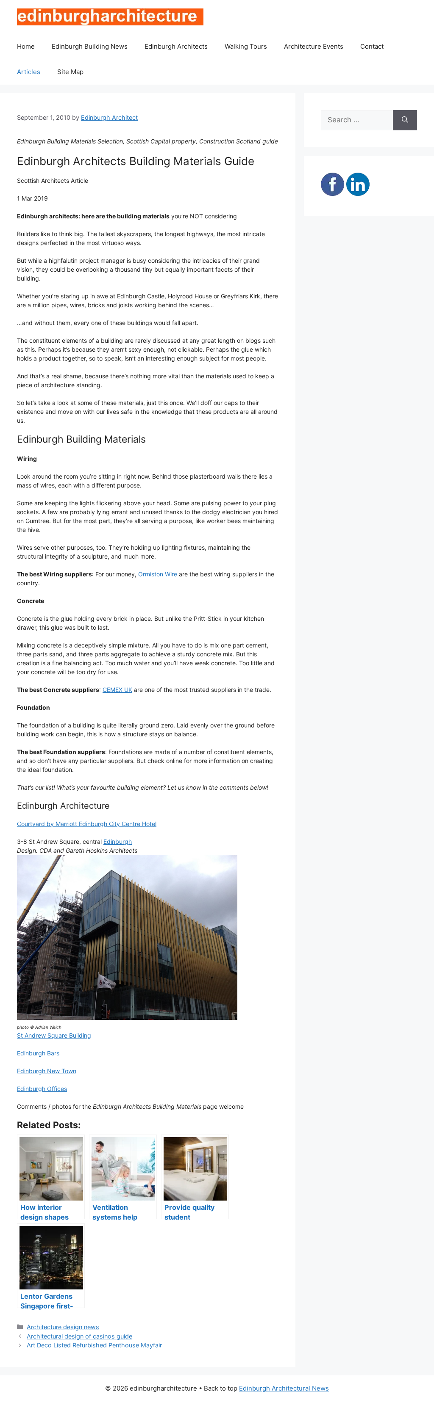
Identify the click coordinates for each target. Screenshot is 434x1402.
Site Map (70, 72)
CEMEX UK (117, 689)
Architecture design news (63, 1326)
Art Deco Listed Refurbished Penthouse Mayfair (94, 1345)
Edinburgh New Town (46, 1070)
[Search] (405, 120)
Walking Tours (246, 46)
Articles (28, 72)
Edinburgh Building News (90, 46)
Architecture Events (313, 46)
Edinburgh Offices (42, 1088)
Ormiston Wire (157, 574)
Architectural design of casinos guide (79, 1336)
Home (26, 46)
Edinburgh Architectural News (284, 1388)
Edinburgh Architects (176, 46)
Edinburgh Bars (38, 1053)
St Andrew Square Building (54, 1035)
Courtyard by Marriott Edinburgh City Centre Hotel (86, 823)
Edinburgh (117, 841)
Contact (372, 46)
